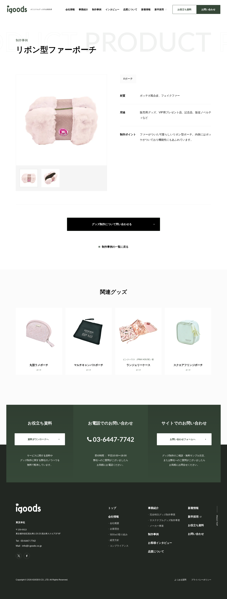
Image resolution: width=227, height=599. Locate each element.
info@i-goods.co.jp (32, 545)
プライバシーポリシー (201, 580)
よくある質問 (180, 580)
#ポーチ (128, 78)
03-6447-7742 (28, 540)
